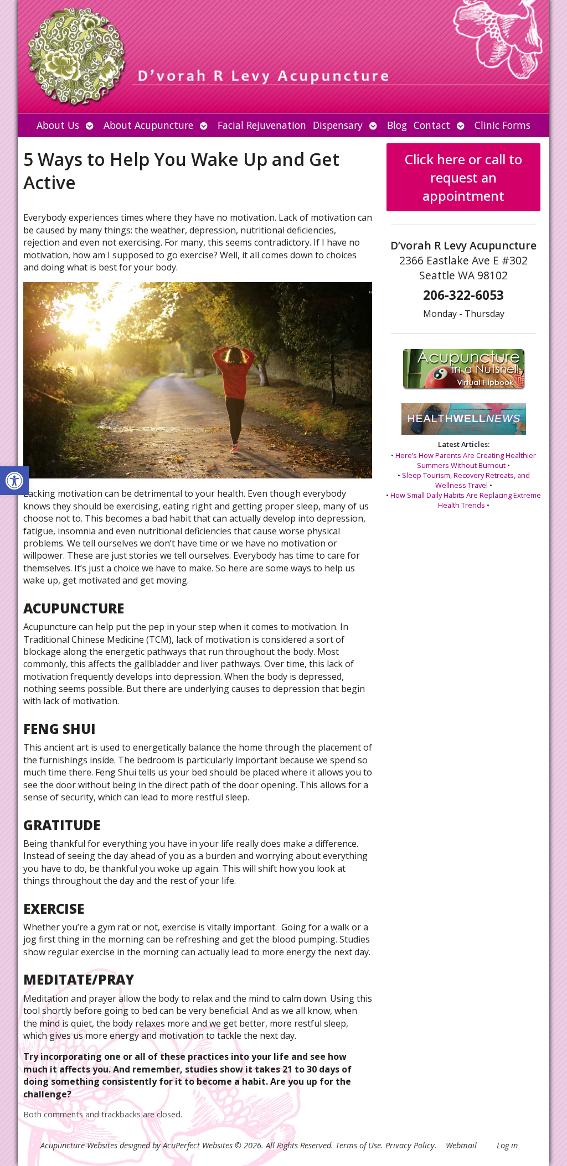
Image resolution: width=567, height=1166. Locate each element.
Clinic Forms (502, 125)
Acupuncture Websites (78, 1145)
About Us (58, 125)
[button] (14, 480)
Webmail (461, 1145)
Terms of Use (358, 1145)
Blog (397, 125)
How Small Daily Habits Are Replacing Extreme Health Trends (465, 500)
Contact (432, 125)
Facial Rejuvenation (262, 125)
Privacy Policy (410, 1145)
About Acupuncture (148, 125)
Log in (507, 1145)
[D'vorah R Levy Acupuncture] (283, 56)
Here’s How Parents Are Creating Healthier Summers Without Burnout (465, 460)
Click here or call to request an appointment (463, 177)
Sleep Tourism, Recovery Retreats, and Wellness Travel (466, 480)
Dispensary (338, 125)
